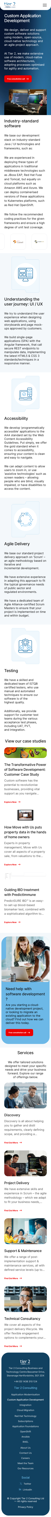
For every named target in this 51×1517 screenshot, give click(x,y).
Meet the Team (25, 1463)
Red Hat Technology (25, 1416)
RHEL (25, 1441)
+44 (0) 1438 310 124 (25, 1381)
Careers (25, 1458)
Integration (25, 1405)
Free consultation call (16, 79)
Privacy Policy (25, 1507)
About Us (25, 1447)
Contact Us (25, 1452)
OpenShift (25, 1431)
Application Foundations (25, 1426)
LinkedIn (27, 1489)
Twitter (27, 1483)
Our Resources (26, 1468)
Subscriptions (25, 1421)
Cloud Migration (25, 1410)
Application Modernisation (25, 1394)
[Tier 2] (10, 5)
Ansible (26, 1436)
